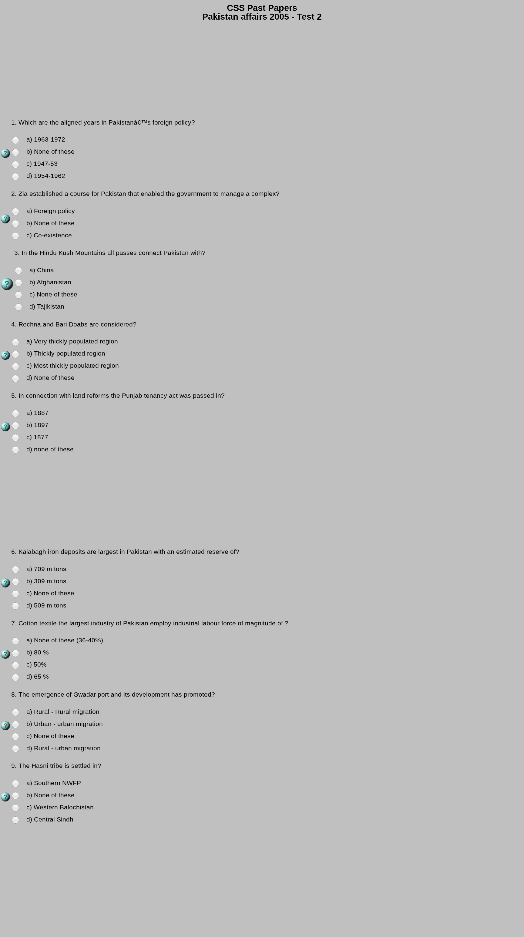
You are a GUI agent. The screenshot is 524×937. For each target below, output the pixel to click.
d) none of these (50, 449)
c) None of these (53, 294)
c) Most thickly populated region (72, 365)
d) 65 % (37, 676)
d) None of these (50, 377)
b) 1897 (37, 425)
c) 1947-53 (42, 163)
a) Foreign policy (50, 211)
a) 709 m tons (46, 569)
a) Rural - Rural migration (62, 711)
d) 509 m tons (46, 605)
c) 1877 (37, 437)
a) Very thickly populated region (72, 341)
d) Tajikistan (46, 306)
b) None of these (50, 151)
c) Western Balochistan (60, 807)
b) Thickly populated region (65, 353)
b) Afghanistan (50, 282)
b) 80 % (37, 652)
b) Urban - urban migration (64, 724)
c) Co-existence (49, 235)
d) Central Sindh (49, 819)
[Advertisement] (182, 75)
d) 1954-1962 (45, 175)
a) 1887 (37, 413)
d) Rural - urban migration (63, 748)
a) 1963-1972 (45, 139)
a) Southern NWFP (53, 783)
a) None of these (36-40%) (64, 640)
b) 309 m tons (46, 581)
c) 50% (36, 664)
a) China (41, 270)
